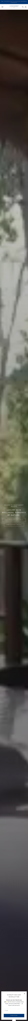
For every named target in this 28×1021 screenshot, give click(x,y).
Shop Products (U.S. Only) (14, 520)
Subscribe (14, 1015)
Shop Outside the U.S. (14, 524)
